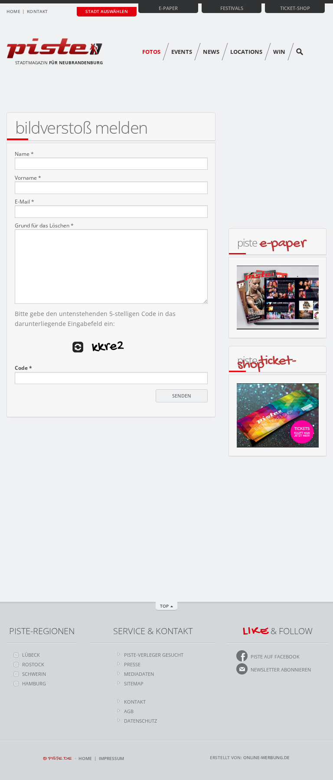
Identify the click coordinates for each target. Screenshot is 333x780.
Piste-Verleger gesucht (153, 655)
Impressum (111, 758)
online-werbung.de (266, 757)
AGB (129, 711)
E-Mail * (24, 201)
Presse (132, 664)
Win (279, 52)
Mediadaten (139, 674)
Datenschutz (140, 720)
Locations (246, 52)
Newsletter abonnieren (281, 669)
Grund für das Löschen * (44, 225)
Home (13, 11)
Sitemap (134, 683)
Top (164, 606)
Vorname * (28, 178)
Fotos (151, 52)
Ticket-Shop (295, 8)
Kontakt (37, 11)
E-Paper (168, 8)
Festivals (231, 8)
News (211, 52)
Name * (24, 154)
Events (181, 52)
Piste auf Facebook (275, 656)
